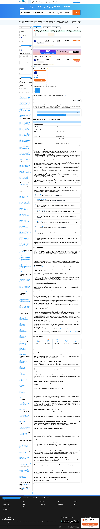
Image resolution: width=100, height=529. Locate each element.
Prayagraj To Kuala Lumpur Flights (25, 289)
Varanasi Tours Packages (23, 469)
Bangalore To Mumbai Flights (24, 201)
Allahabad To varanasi (23, 433)
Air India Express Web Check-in (24, 415)
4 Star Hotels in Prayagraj (23, 454)
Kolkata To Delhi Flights (23, 208)
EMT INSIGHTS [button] (5, 509)
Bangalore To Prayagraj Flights (24, 165)
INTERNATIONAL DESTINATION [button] (8, 502)
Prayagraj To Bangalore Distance (25, 308)
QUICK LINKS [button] (5, 499)
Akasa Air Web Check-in (23, 416)
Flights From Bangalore (23, 317)
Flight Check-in (25, 506)
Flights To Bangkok (22, 368)
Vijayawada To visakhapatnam (24, 427)
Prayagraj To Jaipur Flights (24, 130)
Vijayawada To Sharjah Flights (24, 279)
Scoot (20, 391)
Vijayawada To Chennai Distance (25, 302)
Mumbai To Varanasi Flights (24, 221)
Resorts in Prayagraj (23, 458)
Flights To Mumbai (22, 329)
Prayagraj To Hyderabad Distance (25, 311)
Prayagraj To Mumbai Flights (24, 119)
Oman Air (21, 386)
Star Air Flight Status (22, 408)
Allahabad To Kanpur (23, 438)
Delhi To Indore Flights (23, 245)
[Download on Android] (65, 522)
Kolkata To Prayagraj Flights (24, 173)
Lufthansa (21, 384)
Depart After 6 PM (23, 35)
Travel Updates (42, 504)
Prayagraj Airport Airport (23, 189)
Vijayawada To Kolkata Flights (24, 111)
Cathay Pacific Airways (23, 379)
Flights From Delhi (22, 325)
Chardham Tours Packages (24, 471)
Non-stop (22, 31)
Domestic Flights (29, 18)
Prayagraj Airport (25, 488)
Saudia (20, 390)
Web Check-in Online (23, 480)
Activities (24, 504)
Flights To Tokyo (22, 364)
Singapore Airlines (22, 392)
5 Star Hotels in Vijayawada (24, 445)
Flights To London (22, 363)
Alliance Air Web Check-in (24, 419)
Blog (75, 504)
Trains (58, 499)
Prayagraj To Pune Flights (23, 123)
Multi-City (31, 8)
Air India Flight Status (23, 402)
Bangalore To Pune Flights (24, 233)
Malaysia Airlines (22, 385)
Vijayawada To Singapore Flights (25, 276)
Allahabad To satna (22, 437)
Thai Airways (21, 396)
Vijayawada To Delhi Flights (24, 98)
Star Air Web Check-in (23, 420)
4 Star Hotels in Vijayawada (24, 444)
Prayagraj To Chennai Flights (24, 129)
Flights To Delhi (22, 338)
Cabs (58, 501)
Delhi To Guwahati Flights (23, 234)
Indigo (20, 383)
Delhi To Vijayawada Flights (24, 141)
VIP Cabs (41, 506)
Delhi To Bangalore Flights (23, 198)
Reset (31, 27)
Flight (23, 499)
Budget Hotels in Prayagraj (24, 457)
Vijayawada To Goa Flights (24, 105)
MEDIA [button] (4, 511)
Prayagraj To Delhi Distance (24, 307)
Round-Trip (26, 8)
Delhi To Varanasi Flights (23, 248)
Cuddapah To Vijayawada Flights (25, 155)
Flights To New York (22, 360)
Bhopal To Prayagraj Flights (24, 177)
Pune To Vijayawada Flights (24, 148)
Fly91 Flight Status (22, 409)
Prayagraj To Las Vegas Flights (24, 291)
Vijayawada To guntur (23, 428)
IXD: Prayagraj (23, 73)
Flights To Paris (22, 367)
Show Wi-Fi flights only (24, 86)
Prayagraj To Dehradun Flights (24, 134)
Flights (23, 18)
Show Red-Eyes (23, 88)
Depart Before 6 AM (24, 34)
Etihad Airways (22, 381)
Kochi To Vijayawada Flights (24, 158)
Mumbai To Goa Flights (23, 200)
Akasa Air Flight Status (23, 404)
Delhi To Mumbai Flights (23, 192)
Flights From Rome (22, 354)
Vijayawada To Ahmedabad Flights (25, 114)
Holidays (75, 499)
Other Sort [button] (79, 27)
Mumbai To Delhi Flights (23, 194)
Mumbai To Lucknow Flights (24, 243)
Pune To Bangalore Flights (24, 224)
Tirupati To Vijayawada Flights (24, 149)
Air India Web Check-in (23, 414)
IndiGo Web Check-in (23, 413)
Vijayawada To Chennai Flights (24, 102)
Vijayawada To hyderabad (24, 425)
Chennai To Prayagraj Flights (24, 175)
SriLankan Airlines (22, 395)
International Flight (22, 477)
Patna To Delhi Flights (23, 222)
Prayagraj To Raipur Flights (24, 131)
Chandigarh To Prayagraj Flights (25, 179)
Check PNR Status (60, 503)
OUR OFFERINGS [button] (6, 497)
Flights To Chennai (22, 336)
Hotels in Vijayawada (23, 441)
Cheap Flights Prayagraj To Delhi (25, 266)
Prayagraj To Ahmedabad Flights (25, 125)
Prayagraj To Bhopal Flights (24, 136)
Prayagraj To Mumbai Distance (24, 306)
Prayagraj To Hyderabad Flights (25, 124)
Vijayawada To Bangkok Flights (24, 280)
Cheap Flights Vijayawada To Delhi (25, 253)
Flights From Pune (22, 315)
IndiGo (23, 37)
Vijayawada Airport (25, 484)
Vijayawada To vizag (23, 426)
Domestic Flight (22, 476)
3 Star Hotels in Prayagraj (23, 453)
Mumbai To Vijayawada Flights (24, 143)
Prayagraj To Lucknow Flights (24, 135)
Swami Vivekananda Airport (65, 328)
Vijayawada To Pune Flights (24, 112)
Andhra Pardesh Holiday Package (25, 463)
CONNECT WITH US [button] (6, 506)
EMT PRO (75, 503)
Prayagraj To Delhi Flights (23, 121)
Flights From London (22, 348)
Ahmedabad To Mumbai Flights (24, 212)
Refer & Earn (59, 506)
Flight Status (21, 478)
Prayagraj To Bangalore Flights (24, 122)
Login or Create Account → (90, 524)
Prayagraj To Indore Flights (24, 133)
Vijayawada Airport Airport (24, 184)
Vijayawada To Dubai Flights (24, 278)
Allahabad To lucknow (23, 434)
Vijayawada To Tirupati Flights (24, 104)
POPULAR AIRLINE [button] (6, 504)
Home (20, 18)
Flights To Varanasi (22, 332)
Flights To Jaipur (22, 337)
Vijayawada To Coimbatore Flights (25, 110)
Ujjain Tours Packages (23, 472)
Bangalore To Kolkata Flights (24, 214)
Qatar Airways (21, 389)
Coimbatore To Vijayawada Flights (25, 153)
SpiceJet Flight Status (23, 405)
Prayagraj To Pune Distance (24, 309)
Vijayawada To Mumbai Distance (25, 301)
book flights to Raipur (74, 331)
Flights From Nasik (22, 321)
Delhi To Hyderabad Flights (24, 206)
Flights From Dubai (22, 343)
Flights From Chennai (23, 323)
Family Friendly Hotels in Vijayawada (23, 447)
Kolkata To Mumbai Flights (24, 237)
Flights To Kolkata (22, 335)
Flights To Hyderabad (23, 333)
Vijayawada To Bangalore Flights (25, 97)
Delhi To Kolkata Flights (23, 207)
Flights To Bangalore (23, 331)
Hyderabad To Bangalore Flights (25, 240)
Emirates (21, 380)
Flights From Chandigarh (23, 318)
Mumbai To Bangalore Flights (24, 203)
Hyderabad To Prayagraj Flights (25, 167)
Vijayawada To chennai (23, 429)
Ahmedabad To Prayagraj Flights (25, 169)
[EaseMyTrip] (23, 2)
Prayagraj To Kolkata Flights (24, 128)
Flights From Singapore (23, 345)
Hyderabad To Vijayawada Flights (25, 142)
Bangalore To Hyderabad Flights (25, 232)
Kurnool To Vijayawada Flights (24, 154)
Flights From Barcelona (23, 347)
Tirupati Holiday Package (23, 464)
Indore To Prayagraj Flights (24, 171)
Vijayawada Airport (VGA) (39, 266)
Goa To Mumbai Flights (23, 219)
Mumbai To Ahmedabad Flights (24, 238)
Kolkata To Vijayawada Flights (24, 152)
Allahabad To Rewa (22, 435)
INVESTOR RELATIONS (6, 512)
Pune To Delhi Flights (23, 197)
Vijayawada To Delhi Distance (24, 298)
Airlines (75, 501)
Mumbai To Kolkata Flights (24, 209)
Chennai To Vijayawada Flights (24, 145)
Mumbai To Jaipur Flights (23, 227)
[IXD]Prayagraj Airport (38, 13)
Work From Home (77, 506)
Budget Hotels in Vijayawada (24, 448)
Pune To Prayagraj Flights (23, 166)
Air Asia (20, 373)
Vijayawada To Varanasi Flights (24, 103)
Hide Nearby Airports (24, 32)
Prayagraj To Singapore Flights (24, 286)
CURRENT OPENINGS (6, 514)
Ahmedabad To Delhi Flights (24, 204)
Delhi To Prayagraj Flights (23, 164)
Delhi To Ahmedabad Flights (24, 215)
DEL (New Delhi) (23, 82)
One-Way (21, 8)
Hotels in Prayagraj (22, 452)
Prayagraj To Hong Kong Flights (24, 288)
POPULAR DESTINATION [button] (7, 501)
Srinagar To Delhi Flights (23, 244)
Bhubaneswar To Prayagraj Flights (25, 172)
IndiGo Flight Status (22, 401)
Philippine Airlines (22, 387)
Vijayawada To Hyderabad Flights (25, 99)
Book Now (77, 40)
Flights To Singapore (23, 361)
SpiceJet (21, 393)
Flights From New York (23, 344)
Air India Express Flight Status (24, 403)
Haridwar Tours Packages (24, 470)
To (35, 10)
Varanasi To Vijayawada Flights (24, 159)
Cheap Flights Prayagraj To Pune (25, 269)
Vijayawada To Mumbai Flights (24, 101)
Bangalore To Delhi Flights (23, 196)
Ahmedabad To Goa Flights (24, 231)
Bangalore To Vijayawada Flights (25, 140)
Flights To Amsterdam (23, 366)
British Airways (21, 378)
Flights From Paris (22, 351)
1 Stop (22, 41)
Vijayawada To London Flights (24, 281)
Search (76, 12)
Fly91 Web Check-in (22, 421)
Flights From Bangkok (23, 353)
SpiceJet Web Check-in (23, 417)
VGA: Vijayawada (23, 69)
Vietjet (20, 397)
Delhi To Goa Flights (22, 195)
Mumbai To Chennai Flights (24, 239)
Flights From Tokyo (22, 349)
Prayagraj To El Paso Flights (24, 287)
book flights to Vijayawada (57, 259)
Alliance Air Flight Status (23, 407)
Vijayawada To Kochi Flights (24, 107)
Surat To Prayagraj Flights (23, 178)
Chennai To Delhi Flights (23, 210)
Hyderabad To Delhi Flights (24, 202)
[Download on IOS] (74, 522)
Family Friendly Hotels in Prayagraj (25, 456)
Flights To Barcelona (23, 362)
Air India (20, 375)
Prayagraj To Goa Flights (23, 127)
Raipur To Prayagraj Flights (24, 170)
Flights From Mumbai (23, 314)
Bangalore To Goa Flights (23, 213)
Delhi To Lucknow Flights (23, 246)
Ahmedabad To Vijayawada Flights (25, 151)
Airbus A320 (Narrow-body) (25, 92)
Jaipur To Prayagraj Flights (24, 176)
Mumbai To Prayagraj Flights (24, 163)
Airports (24, 503)
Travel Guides (42, 503)
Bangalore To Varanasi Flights (24, 242)
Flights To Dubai (22, 358)
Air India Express (22, 374)
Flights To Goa (21, 330)
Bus (23, 501)
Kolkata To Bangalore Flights (24, 220)
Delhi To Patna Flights (23, 218)
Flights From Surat (22, 324)
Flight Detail (36, 47)
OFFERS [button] (4, 507)
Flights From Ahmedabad (23, 319)
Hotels (41, 499)
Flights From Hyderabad (23, 320)
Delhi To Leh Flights (22, 226)
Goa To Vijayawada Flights (24, 157)
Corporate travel (60, 504)
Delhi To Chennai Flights (23, 216)
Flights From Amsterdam (23, 350)
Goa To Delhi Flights (22, 236)
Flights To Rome (22, 369)
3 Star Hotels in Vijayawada (24, 443)
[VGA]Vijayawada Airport (24, 13)
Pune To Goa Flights (22, 225)
